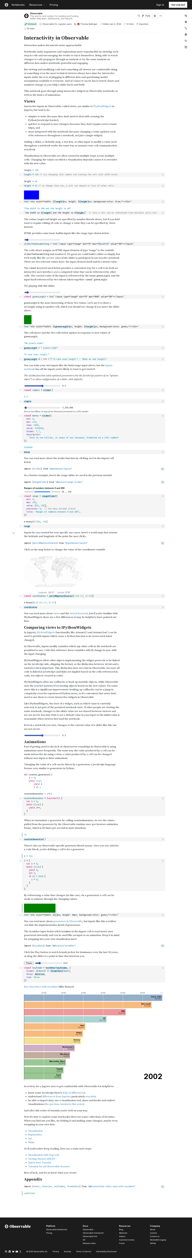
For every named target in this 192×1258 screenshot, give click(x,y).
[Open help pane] (185, 47)
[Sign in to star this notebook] (154, 15)
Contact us (154, 1236)
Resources (35, 4)
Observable (36, 13)
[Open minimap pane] (185, 28)
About (152, 1229)
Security (67, 1251)
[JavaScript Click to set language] (20, 174)
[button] (20, 34)
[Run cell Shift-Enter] (163, 174)
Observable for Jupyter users (57, 24)
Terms (83, 1251)
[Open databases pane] (185, 22)
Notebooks (18, 4)
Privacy (56, 1251)
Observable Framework (93, 1233)
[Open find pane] (185, 40)
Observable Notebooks (56, 1229)
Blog (121, 1229)
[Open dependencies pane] (185, 34)
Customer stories (126, 1240)
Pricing (54, 4)
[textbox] (93, 174)
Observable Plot (90, 1236)
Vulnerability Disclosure (106, 1251)
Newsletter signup (158, 1240)
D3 (84, 1240)
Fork (148, 16)
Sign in (160, 4)
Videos (122, 1236)
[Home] (18, 1235)
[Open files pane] (185, 15)
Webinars (123, 1233)
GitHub (153, 1243)
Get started (178, 4)
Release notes (89, 1243)
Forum (122, 1243)
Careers (153, 1233)
